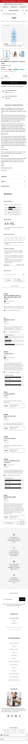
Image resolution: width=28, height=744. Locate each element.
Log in (6, 6)
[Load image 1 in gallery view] (6, 54)
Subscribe (22, 599)
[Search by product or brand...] (24, 13)
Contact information (21, 729)
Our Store (14, 670)
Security (14, 658)
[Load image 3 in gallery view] (21, 54)
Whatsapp (21, 86)
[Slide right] (26, 54)
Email (16, 86)
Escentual (8, 729)
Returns (14, 646)
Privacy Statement (14, 676)
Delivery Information (14, 643)
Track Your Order (14, 649)
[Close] (23, 44)
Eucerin (7, 59)
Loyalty (15, 6)
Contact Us (14, 623)
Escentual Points (14, 664)
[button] (2, 10)
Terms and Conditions (14, 673)
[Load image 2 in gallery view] (14, 54)
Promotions (14, 655)
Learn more (7, 98)
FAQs (14, 652)
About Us (14, 667)
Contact (24, 6)
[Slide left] (1, 54)
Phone (13, 86)
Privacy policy (13, 729)
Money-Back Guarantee (14, 680)
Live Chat (9, 86)
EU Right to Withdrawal (14, 661)
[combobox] (14, 13)
